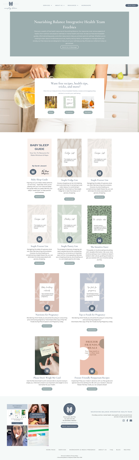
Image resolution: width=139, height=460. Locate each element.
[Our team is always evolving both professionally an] (38, 414)
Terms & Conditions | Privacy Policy (69, 455)
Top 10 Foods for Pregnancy (92, 314)
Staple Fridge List (69, 180)
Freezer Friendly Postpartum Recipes (92, 377)
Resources (72, 5)
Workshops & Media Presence (82, 449)
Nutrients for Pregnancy (46, 314)
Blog (118, 449)
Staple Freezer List (99, 180)
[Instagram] (123, 420)
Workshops (86, 5)
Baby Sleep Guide (39, 179)
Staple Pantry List (69, 246)
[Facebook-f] (127, 420)
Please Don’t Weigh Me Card (47, 377)
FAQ (111, 449)
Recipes (127, 449)
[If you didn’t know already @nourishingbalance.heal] (38, 435)
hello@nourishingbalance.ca (69, 422)
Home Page (50, 449)
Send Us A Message (69, 47)
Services (46, 5)
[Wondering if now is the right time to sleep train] (17, 435)
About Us (59, 5)
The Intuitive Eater (99, 246)
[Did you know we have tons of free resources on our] (17, 414)
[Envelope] (131, 420)
